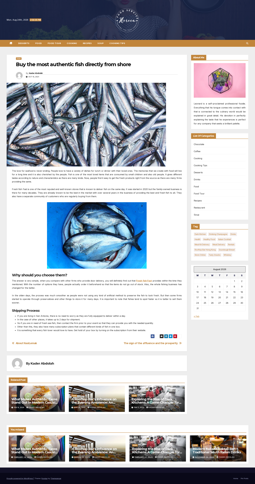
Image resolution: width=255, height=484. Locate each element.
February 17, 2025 (144, 457)
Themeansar (56, 478)
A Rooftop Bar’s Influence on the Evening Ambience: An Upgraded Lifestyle (93, 402)
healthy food (209, 239)
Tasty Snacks (214, 255)
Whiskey (227, 255)
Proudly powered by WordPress (20, 478)
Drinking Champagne (218, 234)
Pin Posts (244, 478)
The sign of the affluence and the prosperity (151, 343)
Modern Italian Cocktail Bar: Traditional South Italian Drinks (217, 450)
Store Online (200, 255)
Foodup (44, 478)
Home (235, 478)
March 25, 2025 (82, 457)
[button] (247, 43)
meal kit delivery (202, 244)
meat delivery (219, 244)
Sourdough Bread (227, 250)
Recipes (87, 43)
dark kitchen (200, 234)
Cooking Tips (117, 43)
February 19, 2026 (23, 457)
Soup (100, 43)
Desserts (23, 43)
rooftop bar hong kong (205, 250)
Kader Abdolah (36, 73)
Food (38, 43)
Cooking (72, 43)
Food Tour (54, 43)
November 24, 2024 (205, 457)
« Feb (196, 316)
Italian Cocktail (224, 239)
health (197, 239)
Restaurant (199, 207)
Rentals (231, 244)
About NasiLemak (26, 343)
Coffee (197, 151)
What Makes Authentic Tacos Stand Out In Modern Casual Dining (34, 402)
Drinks (197, 179)
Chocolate (199, 144)
